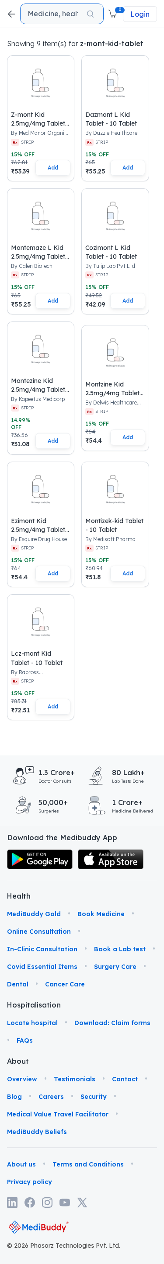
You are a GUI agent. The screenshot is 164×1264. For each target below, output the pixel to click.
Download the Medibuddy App (62, 837)
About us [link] (21, 1164)
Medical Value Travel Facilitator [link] (57, 1114)
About (18, 1061)
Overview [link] (22, 1079)
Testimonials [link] (74, 1079)
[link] (40, 859)
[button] (113, 14)
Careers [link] (51, 1097)
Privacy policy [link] (29, 1182)
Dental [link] (17, 984)
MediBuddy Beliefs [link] (37, 1132)
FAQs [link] (25, 1040)
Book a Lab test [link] (120, 949)
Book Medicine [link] (101, 914)
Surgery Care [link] (115, 967)
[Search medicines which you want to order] (90, 14)
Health (18, 896)
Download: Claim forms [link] (112, 1023)
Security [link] (93, 1097)
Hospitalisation (18, 1004)
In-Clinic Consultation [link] (42, 949)
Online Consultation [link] (39, 931)
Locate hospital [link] (32, 1023)
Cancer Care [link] (65, 984)
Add (53, 167)
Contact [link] (125, 1079)
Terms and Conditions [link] (88, 1164)
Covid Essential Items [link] (42, 967)
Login (140, 14)
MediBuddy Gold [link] (34, 914)
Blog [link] (14, 1097)
